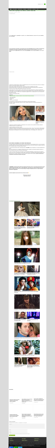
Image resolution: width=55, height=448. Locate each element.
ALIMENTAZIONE (29, 9)
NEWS (37, 9)
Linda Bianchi (12, 12)
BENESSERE (24, 9)
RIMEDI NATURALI (20, 9)
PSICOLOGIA (34, 9)
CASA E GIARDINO (15, 9)
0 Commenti (19, 12)
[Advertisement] (27, 42)
